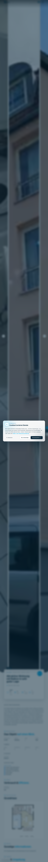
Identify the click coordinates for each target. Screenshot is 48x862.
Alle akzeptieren (36, 437)
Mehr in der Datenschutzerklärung (21, 433)
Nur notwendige (25, 437)
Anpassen (10, 437)
